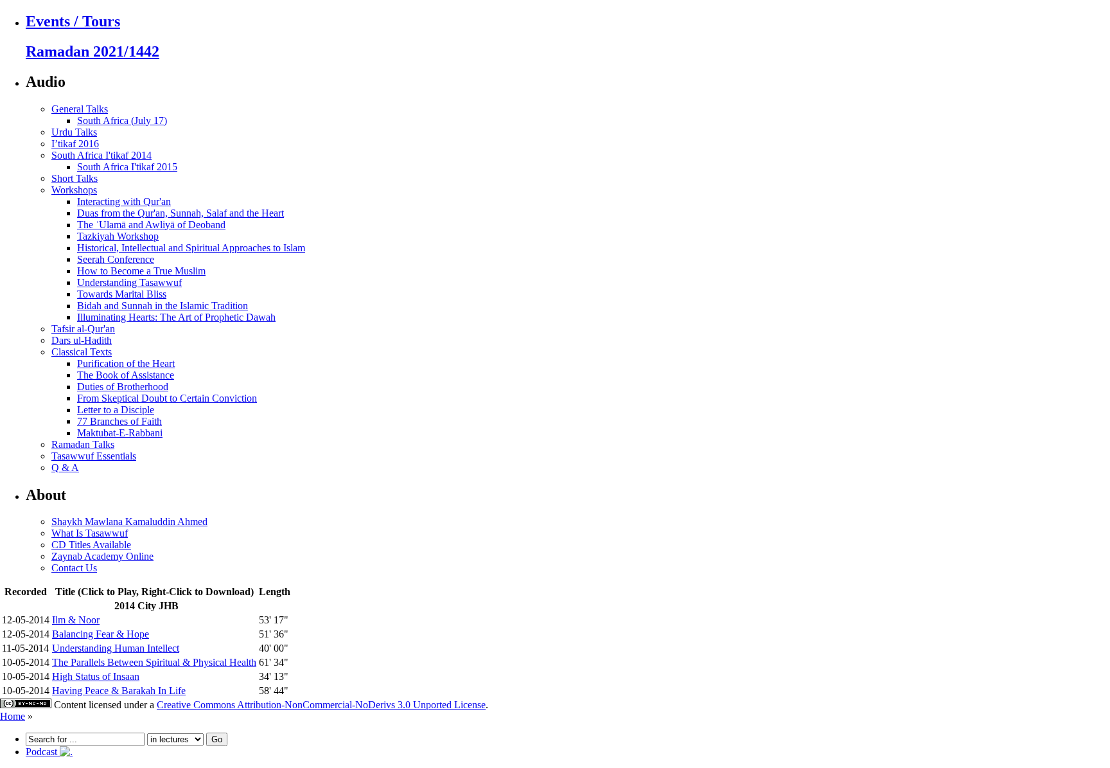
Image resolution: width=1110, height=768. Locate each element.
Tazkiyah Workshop (118, 236)
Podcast (43, 751)
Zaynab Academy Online (102, 556)
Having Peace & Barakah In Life (119, 690)
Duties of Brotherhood (122, 386)
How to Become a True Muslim (141, 270)
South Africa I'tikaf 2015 (127, 166)
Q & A (65, 467)
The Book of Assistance (125, 375)
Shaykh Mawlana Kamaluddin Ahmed (129, 521)
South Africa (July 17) (122, 120)
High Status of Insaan (95, 676)
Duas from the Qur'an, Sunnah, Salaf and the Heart (180, 213)
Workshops (74, 189)
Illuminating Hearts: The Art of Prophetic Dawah (176, 317)
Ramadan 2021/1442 (92, 51)
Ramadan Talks (82, 444)
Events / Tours (73, 21)
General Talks (79, 108)
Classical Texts (81, 351)
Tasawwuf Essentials (93, 456)
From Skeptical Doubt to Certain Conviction (167, 398)
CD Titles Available (91, 544)
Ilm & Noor (76, 619)
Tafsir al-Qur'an (83, 328)
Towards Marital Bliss (121, 294)
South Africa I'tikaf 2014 (101, 155)
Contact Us (74, 567)
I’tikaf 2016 (75, 143)
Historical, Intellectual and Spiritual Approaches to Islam (191, 247)
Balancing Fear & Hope (100, 634)
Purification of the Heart (126, 363)
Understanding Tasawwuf (129, 282)
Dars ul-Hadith (81, 340)
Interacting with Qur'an (124, 201)
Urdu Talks (74, 132)
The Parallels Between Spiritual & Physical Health (154, 662)
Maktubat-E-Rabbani (120, 432)
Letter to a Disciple (115, 409)
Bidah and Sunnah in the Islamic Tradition (162, 305)
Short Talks (74, 178)
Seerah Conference (115, 259)
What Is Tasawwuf (89, 533)
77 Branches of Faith (119, 421)
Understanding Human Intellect (115, 648)
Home (12, 716)
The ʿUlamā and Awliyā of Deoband (151, 224)
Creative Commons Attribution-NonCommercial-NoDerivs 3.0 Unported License (321, 704)
